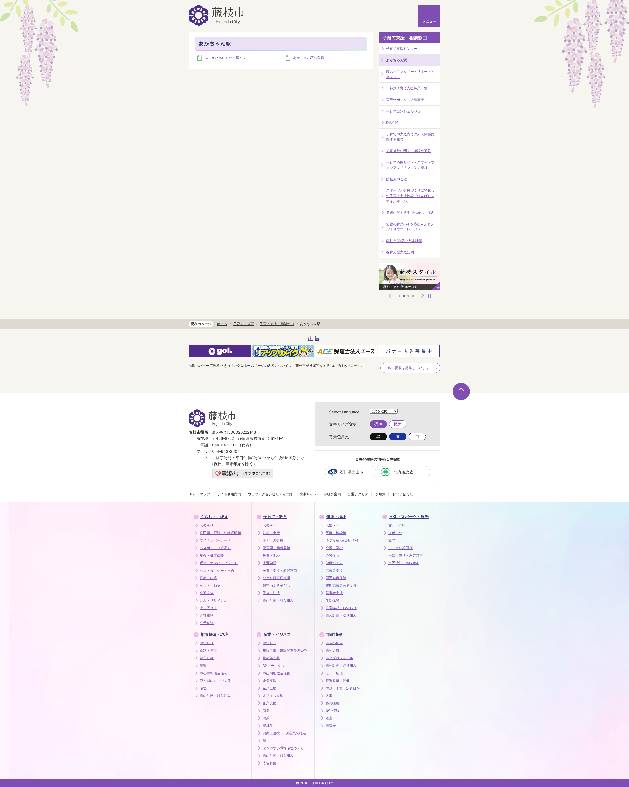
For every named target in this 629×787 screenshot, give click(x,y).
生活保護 (332, 600)
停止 (429, 296)
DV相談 (392, 122)
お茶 (266, 718)
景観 (203, 666)
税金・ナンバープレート (219, 563)
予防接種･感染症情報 (342, 540)
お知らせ (207, 525)
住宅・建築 (208, 578)
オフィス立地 (273, 696)
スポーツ (395, 533)
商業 (266, 711)
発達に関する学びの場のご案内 (410, 212)
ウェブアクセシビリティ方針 (270, 494)
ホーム (222, 324)
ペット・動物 (210, 585)
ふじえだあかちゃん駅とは (225, 58)
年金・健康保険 (212, 556)
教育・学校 (271, 556)
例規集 (380, 494)
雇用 (266, 741)
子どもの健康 (273, 540)
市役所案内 (332, 494)
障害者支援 (334, 593)
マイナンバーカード (215, 540)
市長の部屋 (334, 643)
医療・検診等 (336, 533)
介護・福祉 (334, 548)
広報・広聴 (334, 673)
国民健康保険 (336, 578)
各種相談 (207, 615)
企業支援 (269, 681)
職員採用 (332, 703)
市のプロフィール (339, 658)
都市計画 (207, 658)
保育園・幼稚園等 (276, 548)
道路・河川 (208, 651)
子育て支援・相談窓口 (405, 38)
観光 (391, 540)
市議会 (331, 726)
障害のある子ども (276, 585)
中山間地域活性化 (276, 673)
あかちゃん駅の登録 (308, 58)
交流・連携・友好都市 (405, 556)
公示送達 (207, 623)
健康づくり (334, 563)
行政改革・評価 (338, 681)
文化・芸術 (397, 525)
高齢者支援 (334, 570)
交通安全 (207, 593)
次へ (422, 296)
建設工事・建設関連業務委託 (285, 651)
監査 (329, 718)
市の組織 (332, 651)
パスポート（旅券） (215, 548)
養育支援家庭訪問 (400, 252)
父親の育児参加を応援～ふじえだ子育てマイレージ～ (410, 226)
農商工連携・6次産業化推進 (284, 733)
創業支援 (269, 703)
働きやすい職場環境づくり (283, 748)
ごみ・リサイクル (213, 600)
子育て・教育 (243, 324)
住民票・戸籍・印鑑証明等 (220, 533)
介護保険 (332, 556)
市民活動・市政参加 (403, 563)
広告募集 (269, 763)
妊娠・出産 (271, 533)
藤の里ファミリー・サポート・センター (410, 74)
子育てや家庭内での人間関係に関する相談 (410, 137)
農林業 (268, 726)
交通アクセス (358, 494)
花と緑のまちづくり (215, 681)
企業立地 (269, 688)
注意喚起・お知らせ (341, 608)
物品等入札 (271, 658)
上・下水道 (208, 608)
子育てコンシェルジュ (403, 111)
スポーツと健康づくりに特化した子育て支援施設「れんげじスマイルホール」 (410, 195)
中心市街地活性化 (213, 673)
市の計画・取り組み (278, 600)
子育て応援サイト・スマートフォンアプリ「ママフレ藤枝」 (410, 165)
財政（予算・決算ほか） (344, 688)
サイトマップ (199, 494)
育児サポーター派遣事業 (405, 100)
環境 (203, 688)
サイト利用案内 (229, 494)
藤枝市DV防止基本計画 (404, 241)
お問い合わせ (402, 494)
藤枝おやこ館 (396, 179)
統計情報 (332, 711)
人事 (329, 696)
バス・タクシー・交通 (217, 570)
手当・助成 (271, 593)
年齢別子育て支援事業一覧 (407, 88)
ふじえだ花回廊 (400, 548)
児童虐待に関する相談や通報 (408, 151)
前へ (390, 296)
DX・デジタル (274, 666)
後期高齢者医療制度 (341, 585)
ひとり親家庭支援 (276, 578)
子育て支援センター (401, 48)
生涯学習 (269, 563)
